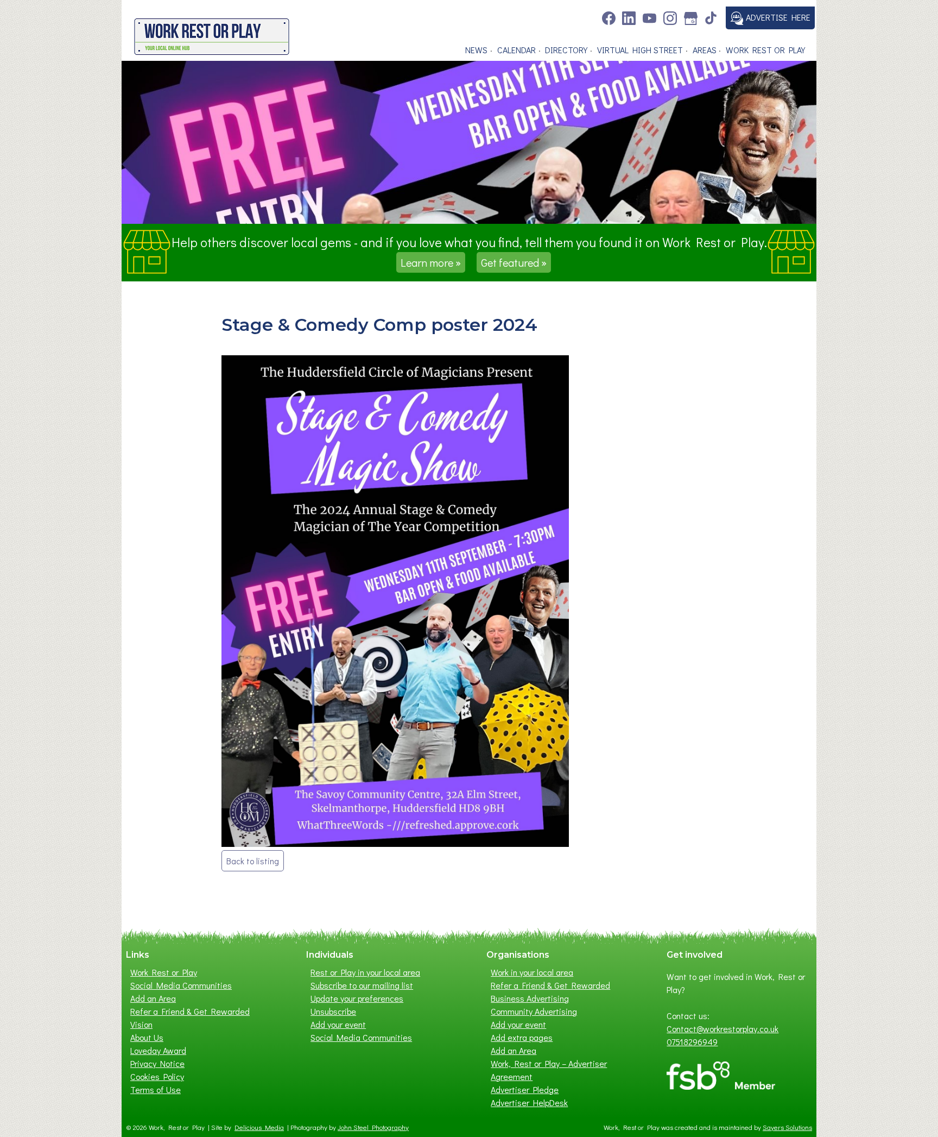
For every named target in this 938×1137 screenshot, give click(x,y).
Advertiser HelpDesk (529, 1102)
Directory (566, 49)
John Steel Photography (373, 1127)
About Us (146, 1037)
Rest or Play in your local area (365, 972)
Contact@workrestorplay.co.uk (722, 1028)
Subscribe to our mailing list (361, 985)
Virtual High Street (640, 49)
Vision (141, 1024)
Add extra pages (522, 1037)
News (476, 49)
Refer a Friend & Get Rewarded (190, 1011)
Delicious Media (259, 1127)
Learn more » (431, 262)
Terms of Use (155, 1089)
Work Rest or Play (765, 49)
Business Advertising (530, 998)
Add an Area (153, 998)
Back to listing (252, 860)
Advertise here (777, 17)
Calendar (516, 49)
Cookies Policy (157, 1076)
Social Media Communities (181, 985)
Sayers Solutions (787, 1127)
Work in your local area (532, 972)
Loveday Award (158, 1050)
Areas (705, 49)
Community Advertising (534, 1011)
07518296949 (692, 1041)
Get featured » (514, 262)
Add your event (338, 1024)
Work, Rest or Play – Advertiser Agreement (549, 1070)
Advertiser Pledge (525, 1089)
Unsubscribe (333, 1011)
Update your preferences (356, 998)
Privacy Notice (157, 1063)
